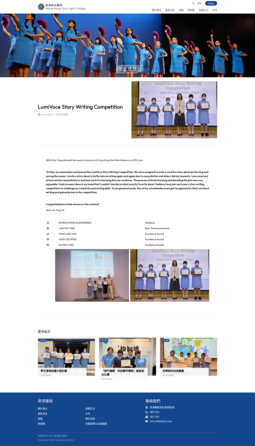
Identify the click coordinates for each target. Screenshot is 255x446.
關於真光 (42, 408)
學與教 (41, 423)
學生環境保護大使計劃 (54, 371)
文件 (87, 413)
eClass (211, 3)
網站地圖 (90, 418)
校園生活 (90, 408)
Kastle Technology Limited (61, 440)
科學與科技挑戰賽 (173, 371)
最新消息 (42, 413)
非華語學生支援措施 (96, 423)
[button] (210, 332)
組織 (40, 418)
